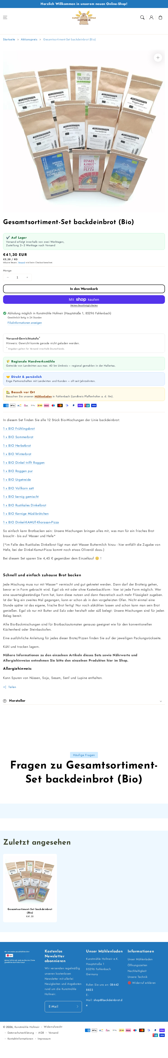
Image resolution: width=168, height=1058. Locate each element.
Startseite (9, 39)
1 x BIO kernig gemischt (21, 496)
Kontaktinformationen (20, 1039)
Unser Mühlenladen (140, 959)
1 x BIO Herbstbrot (17, 445)
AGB (41, 1033)
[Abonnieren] (77, 1006)
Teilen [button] (12, 687)
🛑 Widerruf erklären (142, 983)
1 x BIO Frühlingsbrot (19, 428)
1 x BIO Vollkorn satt (18, 488)
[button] (5, 17)
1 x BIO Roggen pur (18, 471)
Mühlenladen (43, 396)
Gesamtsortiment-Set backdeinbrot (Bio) (69, 39)
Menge (7, 270)
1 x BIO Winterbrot (17, 454)
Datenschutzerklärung (21, 1033)
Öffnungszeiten (137, 965)
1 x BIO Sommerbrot (18, 437)
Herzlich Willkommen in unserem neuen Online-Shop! (84, 3)
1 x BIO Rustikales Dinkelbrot (24, 505)
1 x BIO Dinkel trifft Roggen (24, 462)
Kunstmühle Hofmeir (27, 1027)
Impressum (44, 1039)
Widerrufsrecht (53, 1027)
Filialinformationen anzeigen (25, 323)
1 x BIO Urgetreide (17, 479)
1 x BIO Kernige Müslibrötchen (26, 513)
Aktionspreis (29, 39)
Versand (21, 262)
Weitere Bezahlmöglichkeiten (84, 305)
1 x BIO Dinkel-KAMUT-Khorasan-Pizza (31, 522)
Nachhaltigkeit (137, 971)
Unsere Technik (138, 977)
